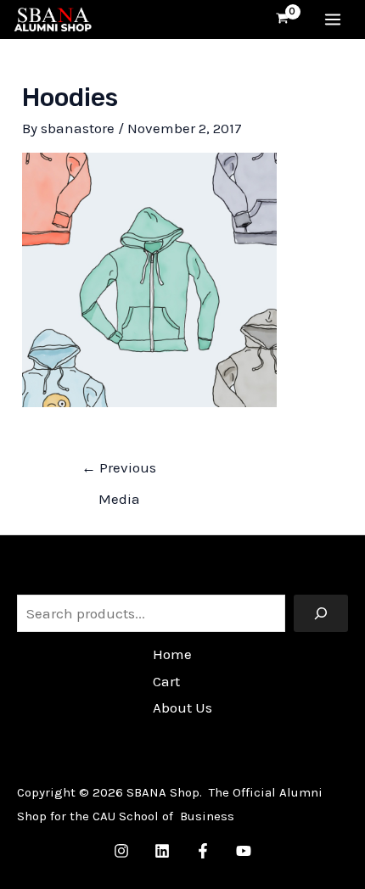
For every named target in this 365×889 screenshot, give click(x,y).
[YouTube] (243, 850)
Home (172, 654)
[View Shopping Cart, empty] (283, 19)
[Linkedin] (162, 850)
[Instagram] (121, 850)
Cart (166, 681)
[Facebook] (203, 850)
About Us (182, 707)
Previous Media (118, 472)
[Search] (321, 613)
